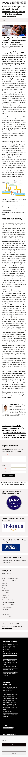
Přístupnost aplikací (6, 600)
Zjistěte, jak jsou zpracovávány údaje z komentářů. (13, 484)
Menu (3, 20)
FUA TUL (4, 113)
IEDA (12, 46)
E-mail (4, 469)
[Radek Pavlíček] (5, 408)
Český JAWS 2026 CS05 (8, 696)
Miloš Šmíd (5, 687)
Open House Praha (18, 46)
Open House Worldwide (15, 373)
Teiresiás (9, 48)
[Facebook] (22, 405)
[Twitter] (24, 405)
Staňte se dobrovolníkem (17, 388)
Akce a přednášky (14, 44)
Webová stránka (6, 472)
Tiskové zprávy (5, 46)
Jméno (4, 465)
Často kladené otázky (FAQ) (8, 580)
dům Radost (16, 201)
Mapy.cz (10, 201)
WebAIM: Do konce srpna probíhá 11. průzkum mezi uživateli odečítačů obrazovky (10, 668)
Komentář (5, 455)
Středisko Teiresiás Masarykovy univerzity (12, 146)
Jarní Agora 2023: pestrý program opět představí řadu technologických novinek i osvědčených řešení (10, 706)
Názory (3, 588)
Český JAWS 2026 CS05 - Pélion (10, 694)
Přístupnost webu (6, 607)
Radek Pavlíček (14, 405)
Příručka (3, 597)
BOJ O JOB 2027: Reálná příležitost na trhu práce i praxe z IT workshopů (10, 673)
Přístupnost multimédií (7, 604)
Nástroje (4, 583)
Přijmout (14, 744)
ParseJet (5, 711)
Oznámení (4, 590)
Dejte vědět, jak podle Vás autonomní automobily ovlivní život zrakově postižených (14, 428)
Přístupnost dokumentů (7, 602)
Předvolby (14, 753)
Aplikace (4, 576)
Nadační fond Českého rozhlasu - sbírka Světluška (14, 560)
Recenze (4, 612)
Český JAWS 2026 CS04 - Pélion (10, 698)
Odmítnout (14, 749)
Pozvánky (21, 44)
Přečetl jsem (4, 595)
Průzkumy (4, 609)
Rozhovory (4, 614)
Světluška (4, 48)
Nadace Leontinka (7, 562)
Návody (3, 585)
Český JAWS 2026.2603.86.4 (9, 700)
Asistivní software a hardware (8, 578)
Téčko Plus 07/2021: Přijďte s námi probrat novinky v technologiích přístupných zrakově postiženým (14, 435)
